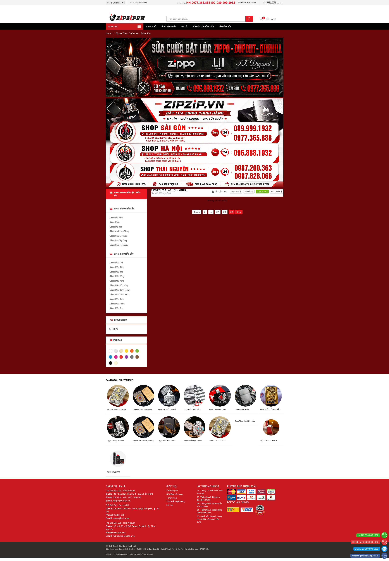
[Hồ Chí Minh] (384, 542)
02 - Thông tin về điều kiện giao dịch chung (208, 498)
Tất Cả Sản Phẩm (168, 26)
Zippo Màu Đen (116, 308)
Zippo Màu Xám (117, 267)
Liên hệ (169, 505)
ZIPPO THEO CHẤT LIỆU (124, 208)
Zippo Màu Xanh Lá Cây (120, 289)
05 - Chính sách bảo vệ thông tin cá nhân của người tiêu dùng (209, 519)
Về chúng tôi (225, 26)
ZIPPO (115, 328)
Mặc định (235, 191)
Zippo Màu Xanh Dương (120, 294)
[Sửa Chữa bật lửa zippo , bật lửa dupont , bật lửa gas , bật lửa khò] (194, 67)
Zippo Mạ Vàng (116, 217)
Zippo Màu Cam (117, 298)
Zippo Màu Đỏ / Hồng (119, 285)
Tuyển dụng (171, 497)
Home (109, 33)
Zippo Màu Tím (116, 262)
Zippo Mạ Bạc (116, 226)
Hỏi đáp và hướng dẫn (203, 26)
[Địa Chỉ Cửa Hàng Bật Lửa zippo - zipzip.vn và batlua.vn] (194, 143)
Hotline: (206, 3)
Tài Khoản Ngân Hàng (175, 501)
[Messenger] (384, 556)
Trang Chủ (151, 26)
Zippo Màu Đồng (117, 276)
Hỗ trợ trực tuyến (248, 3)
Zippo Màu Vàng (117, 280)
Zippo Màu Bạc (116, 271)
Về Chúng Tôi (172, 490)
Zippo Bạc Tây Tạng (118, 240)
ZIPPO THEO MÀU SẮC (124, 253)
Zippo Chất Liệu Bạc (118, 235)
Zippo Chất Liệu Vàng (119, 244)
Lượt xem (261, 191)
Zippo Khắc (115, 222)
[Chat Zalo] (384, 549)
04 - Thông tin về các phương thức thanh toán (209, 511)
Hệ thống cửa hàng (174, 494)
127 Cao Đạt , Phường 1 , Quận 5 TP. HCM (133, 493)
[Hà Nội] (384, 535)
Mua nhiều (275, 191)
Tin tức (184, 26)
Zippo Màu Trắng (117, 303)
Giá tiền (248, 191)
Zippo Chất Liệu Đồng (119, 231)
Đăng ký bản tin (139, 3)
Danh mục (113, 26)
